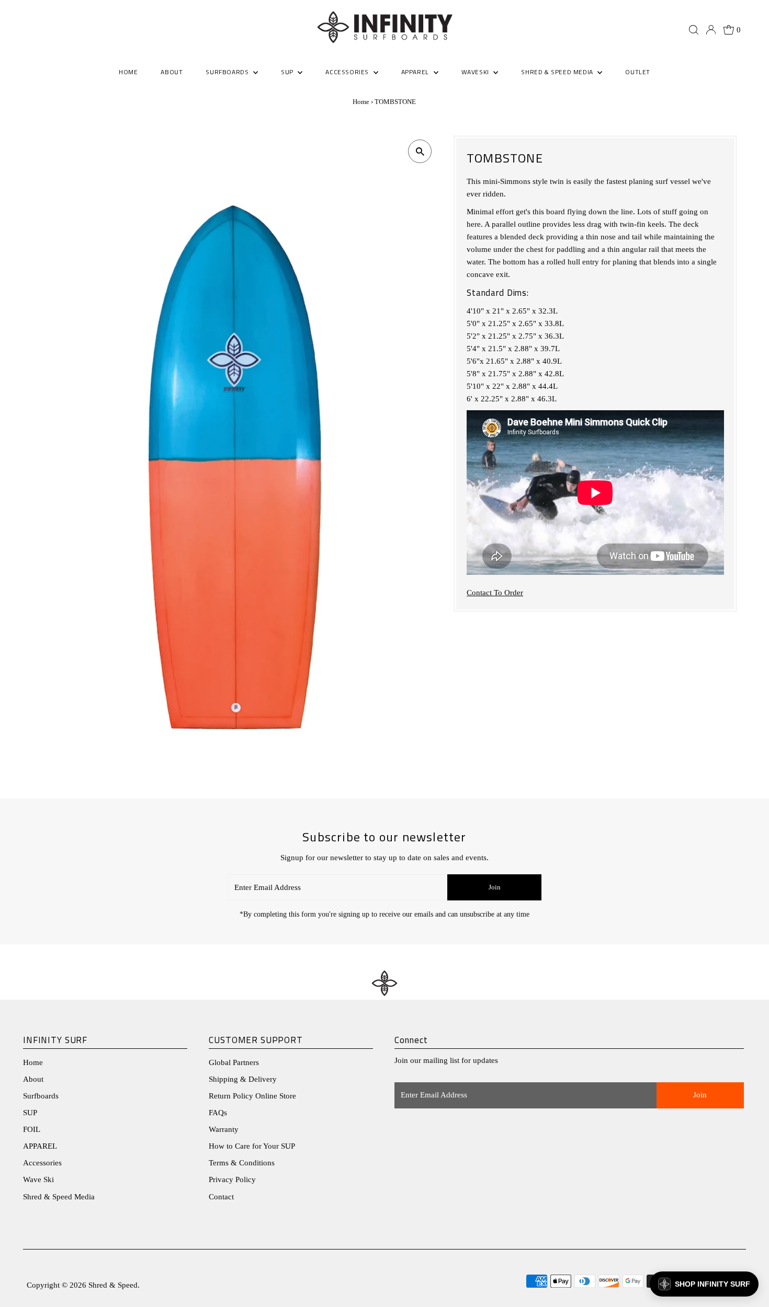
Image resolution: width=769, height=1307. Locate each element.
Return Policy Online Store (252, 1096)
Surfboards (228, 72)
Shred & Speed (113, 1285)
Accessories (42, 1163)
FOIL (31, 1129)
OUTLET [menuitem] (637, 72)
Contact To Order (495, 593)
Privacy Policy (232, 1179)
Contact (221, 1197)
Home (361, 102)
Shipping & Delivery (243, 1079)
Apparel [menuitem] (416, 72)
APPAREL (40, 1146)
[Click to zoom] (420, 151)
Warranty (224, 1129)
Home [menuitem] (128, 72)
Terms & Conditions (242, 1163)
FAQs (218, 1112)
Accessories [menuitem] (347, 72)
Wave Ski (38, 1179)
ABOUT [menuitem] (172, 72)
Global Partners (234, 1062)
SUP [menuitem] (288, 72)
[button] (704, 1284)
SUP (30, 1112)
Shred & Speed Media (59, 1197)
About (33, 1079)
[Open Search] (693, 29)
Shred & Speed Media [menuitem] (558, 72)
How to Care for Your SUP (252, 1146)
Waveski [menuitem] (476, 72)
